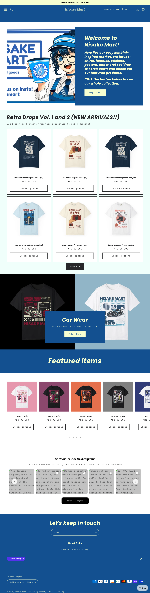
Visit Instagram (75, 500)
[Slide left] (69, 437)
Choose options (29, 188)
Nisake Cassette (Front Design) (121, 178)
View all (75, 266)
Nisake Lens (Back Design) (75, 178)
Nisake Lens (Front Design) (75, 245)
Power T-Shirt (22, 416)
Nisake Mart (20, 592)
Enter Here (75, 334)
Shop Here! (95, 92)
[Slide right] (80, 437)
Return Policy (80, 549)
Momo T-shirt (54, 416)
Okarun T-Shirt (118, 416)
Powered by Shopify (37, 592)
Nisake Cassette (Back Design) (28, 178)
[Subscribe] (96, 532)
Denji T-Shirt (86, 416)
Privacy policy (56, 592)
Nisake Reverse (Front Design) (121, 245)
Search (65, 549)
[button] (6, 10)
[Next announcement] (145, 2)
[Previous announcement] (5, 2)
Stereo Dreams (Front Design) (29, 245)
